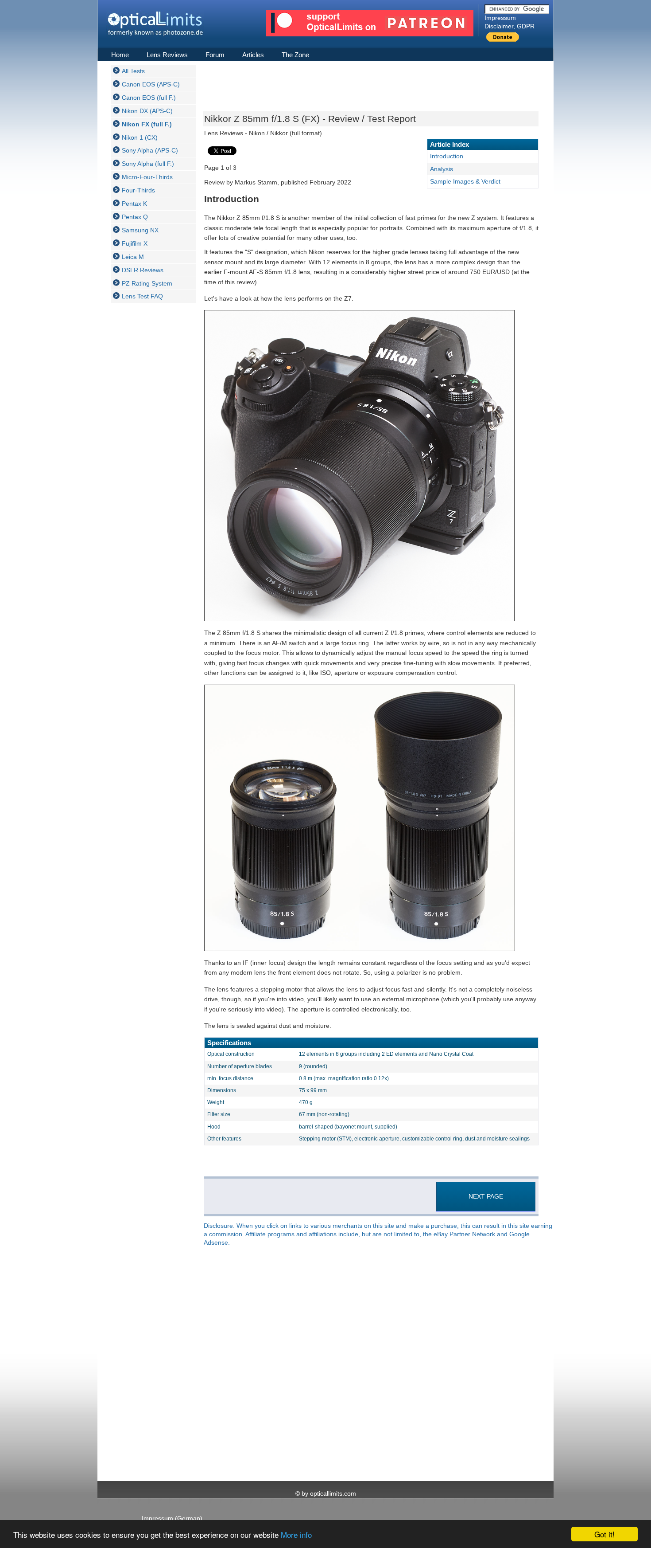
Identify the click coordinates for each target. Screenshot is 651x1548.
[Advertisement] (146, 443)
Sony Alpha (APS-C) (150, 150)
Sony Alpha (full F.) (148, 163)
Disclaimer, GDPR (509, 26)
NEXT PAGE (485, 1196)
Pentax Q (135, 216)
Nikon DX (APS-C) (147, 110)
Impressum (500, 17)
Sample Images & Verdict (465, 181)
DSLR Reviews (142, 270)
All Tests (133, 70)
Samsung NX (140, 230)
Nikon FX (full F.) (147, 124)
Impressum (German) (172, 1518)
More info (296, 1534)
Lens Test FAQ (142, 296)
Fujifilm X (134, 243)
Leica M (133, 256)
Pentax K (134, 203)
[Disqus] (370, 1364)
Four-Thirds (138, 190)
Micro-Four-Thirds (147, 176)
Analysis (441, 168)
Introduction (446, 156)
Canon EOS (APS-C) (151, 84)
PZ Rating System (147, 283)
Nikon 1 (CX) (140, 137)
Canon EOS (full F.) (149, 97)
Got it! (604, 1534)
